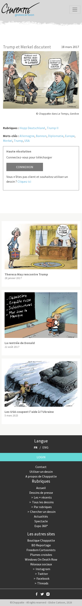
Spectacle (41, 521)
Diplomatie (55, 136)
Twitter (43, 574)
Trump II (53, 128)
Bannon (41, 136)
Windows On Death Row (41, 559)
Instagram (43, 569)
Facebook (42, 578)
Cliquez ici (24, 181)
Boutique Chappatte (41, 540)
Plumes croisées (41, 555)
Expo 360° (41, 526)
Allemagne (27, 136)
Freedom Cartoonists (41, 550)
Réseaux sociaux (41, 564)
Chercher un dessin (43, 512)
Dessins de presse (41, 493)
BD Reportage (41, 545)
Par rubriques (43, 507)
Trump (18, 141)
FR (35, 447)
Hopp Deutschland (32, 128)
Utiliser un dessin (41, 472)
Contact (41, 467)
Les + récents (43, 497)
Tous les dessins (43, 502)
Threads (42, 583)
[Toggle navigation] (74, 9)
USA (27, 141)
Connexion (24, 167)
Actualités (41, 516)
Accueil (41, 488)
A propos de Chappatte (41, 476)
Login (41, 457)
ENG (45, 447)
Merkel (7, 141)
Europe (70, 136)
